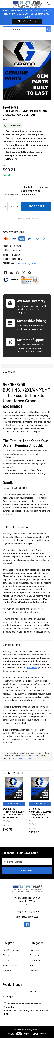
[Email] (11, 272)
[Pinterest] (29, 272)
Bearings (34, 970)
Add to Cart (14, 804)
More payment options (28, 218)
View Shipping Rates (26, 263)
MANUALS (8, 996)
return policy (33, 667)
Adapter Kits (36, 960)
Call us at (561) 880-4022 (27, 916)
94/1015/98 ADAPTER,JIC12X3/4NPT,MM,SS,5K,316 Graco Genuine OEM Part (40, 815)
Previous (4, 806)
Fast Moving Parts (11, 949)
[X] (23, 272)
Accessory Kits (10, 965)
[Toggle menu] (4, 4)
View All (32, 991)
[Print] (17, 272)
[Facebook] (5, 272)
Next (50, 806)
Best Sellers (35, 949)
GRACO (6, 991)
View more (11, 158)
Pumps (6, 960)
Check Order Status (27, 21)
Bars (32, 965)
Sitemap (7, 970)
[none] (27, 70)
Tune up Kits (36, 955)
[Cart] (49, 4)
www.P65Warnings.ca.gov (22, 758)
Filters (6, 955)
